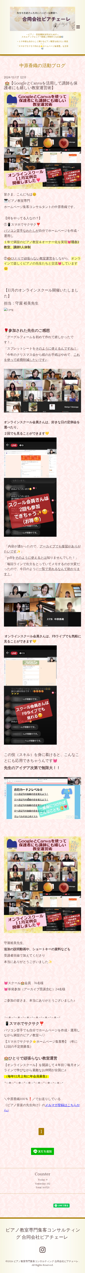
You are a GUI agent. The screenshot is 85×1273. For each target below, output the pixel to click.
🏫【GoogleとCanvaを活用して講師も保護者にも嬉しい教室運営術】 (40, 85)
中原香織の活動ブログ (42, 65)
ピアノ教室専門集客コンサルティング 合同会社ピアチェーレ (43, 1233)
